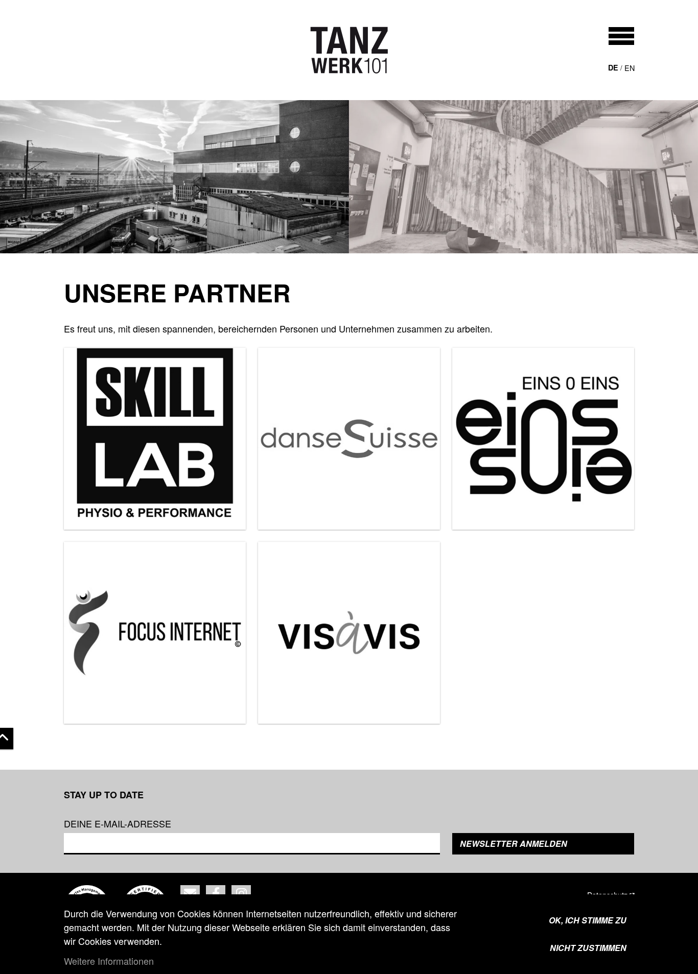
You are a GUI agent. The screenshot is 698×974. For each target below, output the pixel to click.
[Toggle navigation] (621, 36)
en (629, 67)
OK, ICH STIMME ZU (587, 920)
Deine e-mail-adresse (117, 823)
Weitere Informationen (109, 960)
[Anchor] (53, 292)
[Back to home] (349, 50)
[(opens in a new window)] (155, 439)
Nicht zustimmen (588, 948)
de (613, 67)
